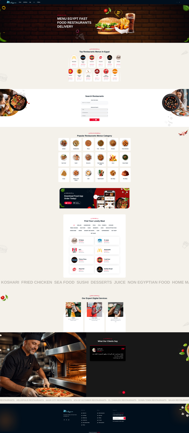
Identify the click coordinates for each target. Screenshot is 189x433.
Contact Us (85, 420)
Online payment (101, 422)
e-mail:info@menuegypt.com (118, 414)
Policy (84, 424)
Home (20, 2)
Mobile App (85, 417)
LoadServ (98, 432)
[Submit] (125, 418)
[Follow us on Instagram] (66, 420)
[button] (120, 392)
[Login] (179, 2)
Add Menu (25, 2)
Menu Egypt (122, 421)
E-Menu (38, 2)
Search (93, 119)
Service (98, 410)
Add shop (100, 415)
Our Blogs (84, 415)
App (30, 2)
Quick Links (83, 410)
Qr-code (100, 420)
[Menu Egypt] (11, 2)
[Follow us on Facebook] (64, 420)
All (74, 225)
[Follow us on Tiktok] (69, 420)
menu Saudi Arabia (86, 422)
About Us (84, 413)
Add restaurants (102, 413)
